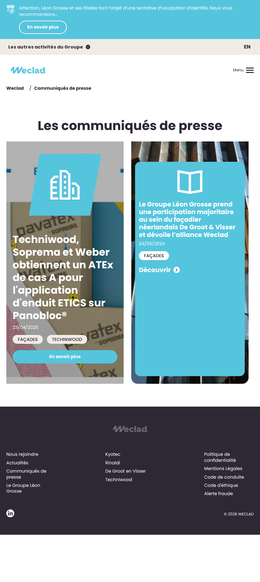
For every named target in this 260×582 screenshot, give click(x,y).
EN (247, 46)
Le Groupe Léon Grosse (23, 488)
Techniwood (118, 479)
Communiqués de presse (26, 474)
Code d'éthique (221, 485)
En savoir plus (43, 27)
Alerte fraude (218, 493)
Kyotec (112, 454)
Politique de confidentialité (220, 457)
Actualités (17, 463)
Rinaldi (112, 463)
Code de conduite (224, 477)
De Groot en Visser (125, 471)
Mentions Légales (223, 468)
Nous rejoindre (22, 454)
